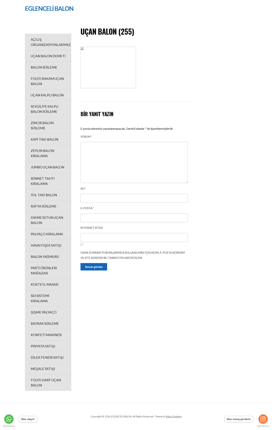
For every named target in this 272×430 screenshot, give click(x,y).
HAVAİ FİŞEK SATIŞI (46, 245)
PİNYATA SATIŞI (43, 346)
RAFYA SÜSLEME (43, 206)
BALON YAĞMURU (45, 257)
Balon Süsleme (174, 416)
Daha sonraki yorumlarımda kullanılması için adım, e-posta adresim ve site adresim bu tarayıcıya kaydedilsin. (132, 255)
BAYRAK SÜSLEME (45, 323)
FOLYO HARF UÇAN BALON (46, 382)
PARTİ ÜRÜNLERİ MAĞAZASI (44, 270)
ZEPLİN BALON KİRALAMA (42, 153)
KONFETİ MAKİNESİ (46, 335)
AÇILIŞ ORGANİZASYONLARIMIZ (51, 42)
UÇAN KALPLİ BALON (47, 95)
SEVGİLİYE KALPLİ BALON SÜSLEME (44, 109)
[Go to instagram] (263, 419)
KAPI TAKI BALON (44, 139)
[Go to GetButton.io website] (9, 426)
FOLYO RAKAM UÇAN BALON (47, 81)
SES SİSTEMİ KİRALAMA (40, 298)
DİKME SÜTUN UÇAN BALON (47, 220)
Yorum (86, 136)
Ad (83, 188)
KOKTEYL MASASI (44, 284)
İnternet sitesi (91, 227)
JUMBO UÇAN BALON (47, 167)
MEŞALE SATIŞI (43, 369)
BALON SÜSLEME (44, 67)
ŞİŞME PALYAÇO (43, 312)
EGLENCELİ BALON (49, 8)
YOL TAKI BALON (44, 195)
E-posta (87, 208)
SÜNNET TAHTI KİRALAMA (43, 181)
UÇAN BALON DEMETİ (48, 56)
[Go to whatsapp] (9, 419)
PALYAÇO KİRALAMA (47, 234)
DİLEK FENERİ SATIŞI (47, 357)
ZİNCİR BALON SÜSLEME (42, 125)
